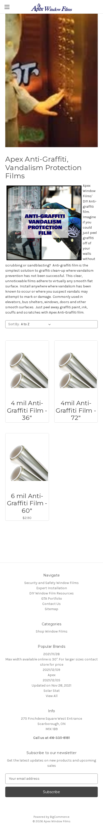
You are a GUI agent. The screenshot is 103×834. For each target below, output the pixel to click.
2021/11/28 (51, 654)
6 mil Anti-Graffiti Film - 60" (27, 503)
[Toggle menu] (7, 7)
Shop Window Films (52, 631)
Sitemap (51, 609)
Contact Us (51, 604)
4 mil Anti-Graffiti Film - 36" (27, 410)
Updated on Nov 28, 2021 (51, 685)
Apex (52, 675)
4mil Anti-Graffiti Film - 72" (76, 410)
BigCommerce (60, 817)
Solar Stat (52, 691)
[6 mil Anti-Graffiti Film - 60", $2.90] (27, 461)
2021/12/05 (51, 680)
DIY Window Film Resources (51, 593)
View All (52, 696)
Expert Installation (51, 588)
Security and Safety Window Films (51, 583)
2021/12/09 (51, 670)
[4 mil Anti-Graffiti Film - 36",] (27, 368)
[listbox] (37, 324)
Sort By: (14, 324)
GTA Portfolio (51, 598)
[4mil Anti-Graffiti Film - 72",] (76, 368)
